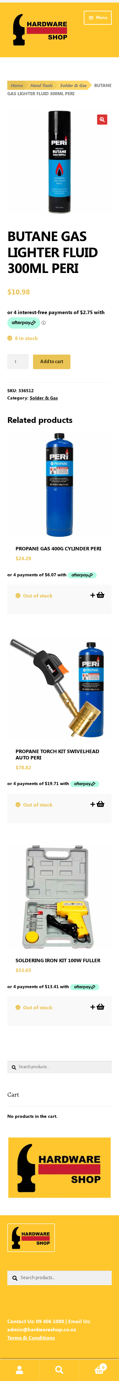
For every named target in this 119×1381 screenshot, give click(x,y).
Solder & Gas (73, 85)
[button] (102, 120)
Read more (99, 594)
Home (16, 85)
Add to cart (51, 361)
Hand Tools (41, 85)
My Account (20, 1370)
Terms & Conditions (31, 1337)
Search (59, 1370)
